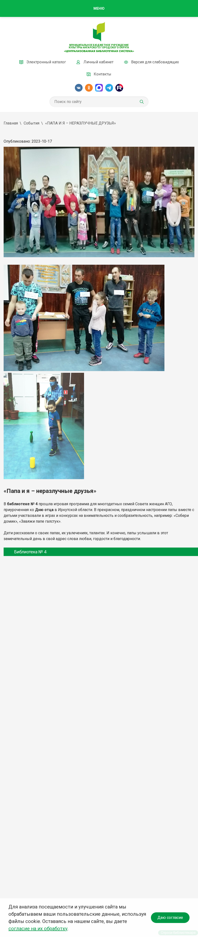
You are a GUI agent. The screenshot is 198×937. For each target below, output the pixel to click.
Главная (11, 123)
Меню (99, 8)
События (31, 123)
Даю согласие (170, 917)
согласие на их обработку (37, 928)
